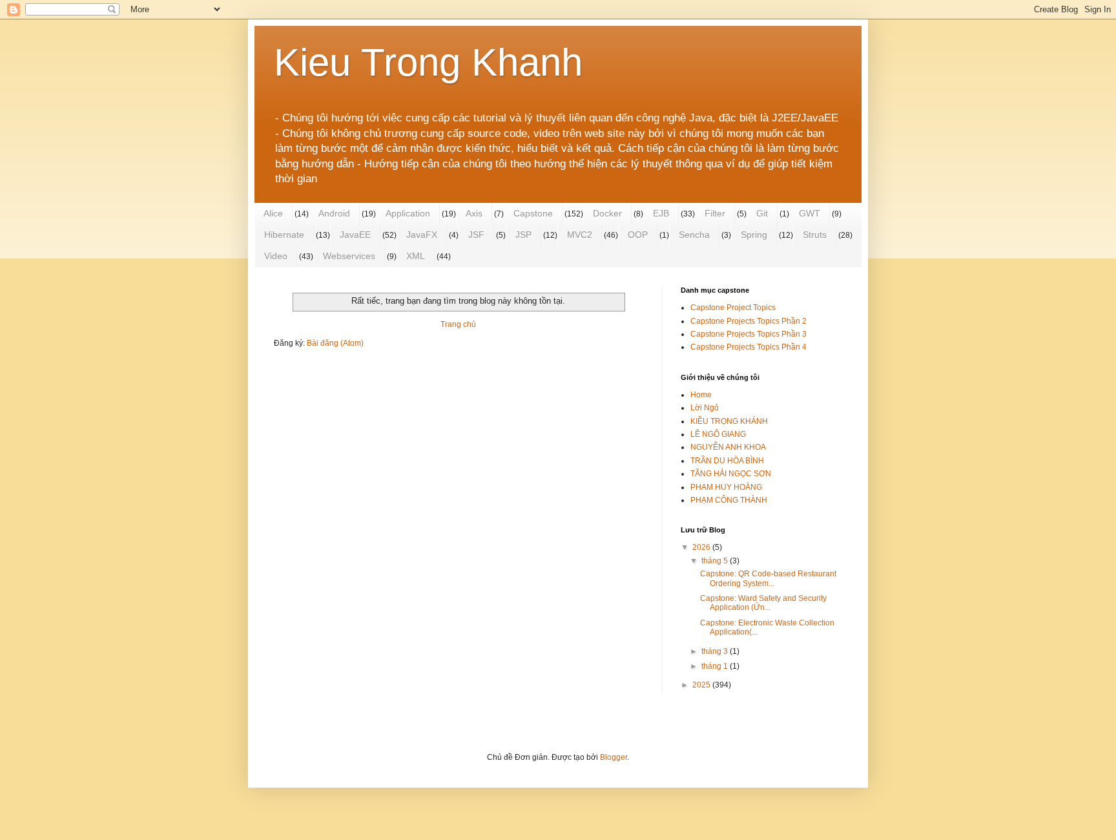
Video (275, 256)
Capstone (533, 213)
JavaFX (421, 234)
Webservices (349, 256)
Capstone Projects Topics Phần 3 (748, 334)
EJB (661, 213)
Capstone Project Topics (733, 307)
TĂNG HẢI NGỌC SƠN (730, 473)
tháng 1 (715, 666)
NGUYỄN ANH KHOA (728, 447)
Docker (607, 213)
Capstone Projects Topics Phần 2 (748, 321)
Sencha (694, 234)
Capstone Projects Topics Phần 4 (748, 347)
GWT (809, 213)
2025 (702, 684)
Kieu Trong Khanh (428, 62)
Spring (754, 234)
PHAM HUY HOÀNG (726, 487)
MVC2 (579, 234)
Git (762, 213)
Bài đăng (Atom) (335, 343)
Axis (474, 213)
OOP (638, 234)
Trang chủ (458, 324)
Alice (273, 213)
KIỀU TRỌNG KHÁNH (729, 421)
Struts (815, 234)
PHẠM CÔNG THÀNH (728, 500)
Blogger (613, 757)
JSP (523, 234)
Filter (715, 213)
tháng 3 (715, 651)
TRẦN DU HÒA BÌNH (727, 460)
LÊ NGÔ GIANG (718, 434)
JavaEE (355, 234)
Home (701, 394)
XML (415, 256)
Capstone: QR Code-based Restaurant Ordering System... (768, 578)
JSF (476, 234)
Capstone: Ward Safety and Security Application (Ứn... (763, 603)
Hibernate (284, 234)
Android (334, 213)
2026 (702, 547)
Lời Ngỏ (704, 407)
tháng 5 (715, 560)
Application (408, 213)
